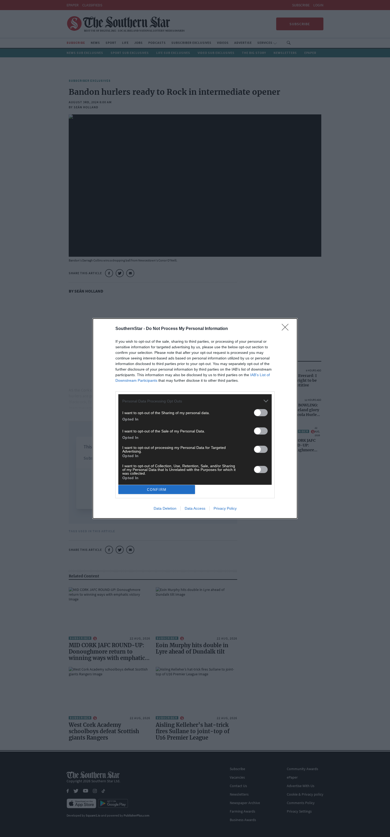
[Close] (287, 329)
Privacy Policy (225, 508)
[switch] (261, 412)
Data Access (195, 508)
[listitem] (195, 401)
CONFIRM (157, 490)
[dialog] (195, 418)
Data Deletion (165, 508)
